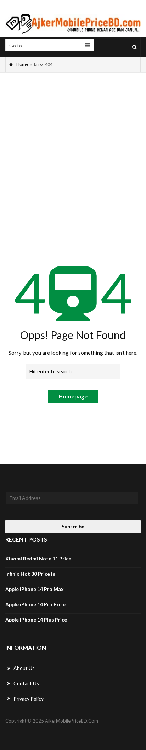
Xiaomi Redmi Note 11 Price (38, 558)
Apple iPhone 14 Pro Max (34, 589)
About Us (24, 668)
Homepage (73, 396)
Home (22, 64)
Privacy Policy (28, 699)
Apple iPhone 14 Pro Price (35, 604)
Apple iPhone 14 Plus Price (36, 620)
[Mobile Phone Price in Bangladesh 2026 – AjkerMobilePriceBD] (73, 24)
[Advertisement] (73, 149)
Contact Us (26, 683)
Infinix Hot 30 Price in (30, 574)
